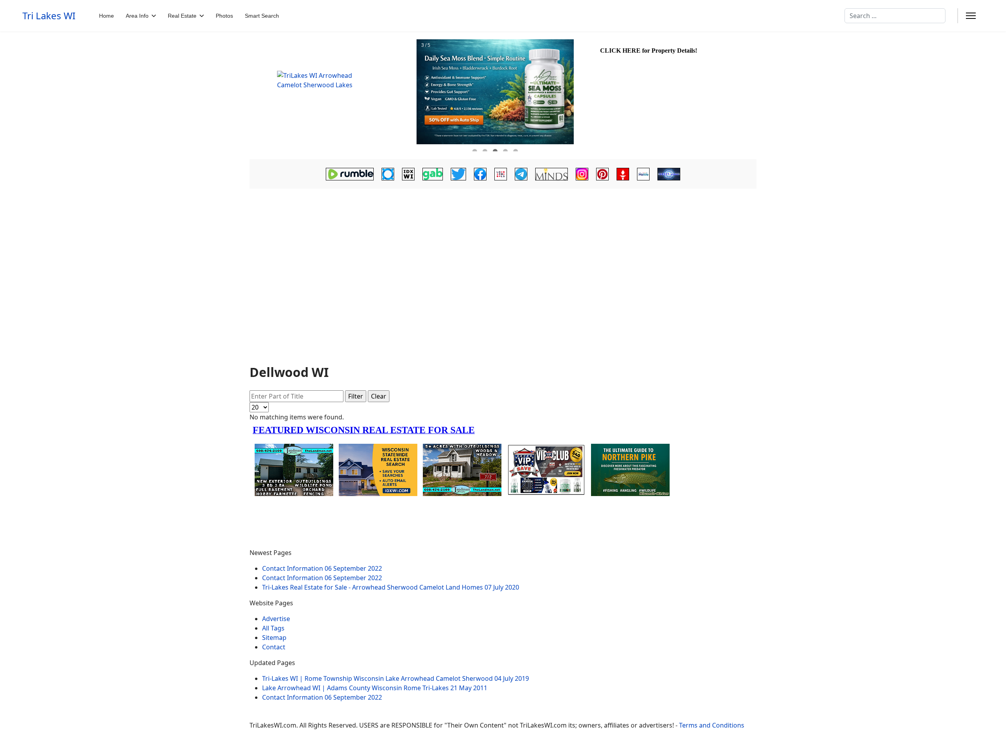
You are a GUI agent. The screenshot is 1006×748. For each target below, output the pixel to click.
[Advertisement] (503, 256)
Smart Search (262, 16)
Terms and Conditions (711, 725)
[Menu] (971, 15)
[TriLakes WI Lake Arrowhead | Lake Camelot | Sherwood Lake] (332, 95)
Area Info (137, 16)
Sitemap (274, 637)
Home (106, 16)
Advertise (276, 618)
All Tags (273, 628)
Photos (224, 16)
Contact (273, 647)
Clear (378, 396)
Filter (355, 396)
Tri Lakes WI (48, 15)
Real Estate (182, 16)
